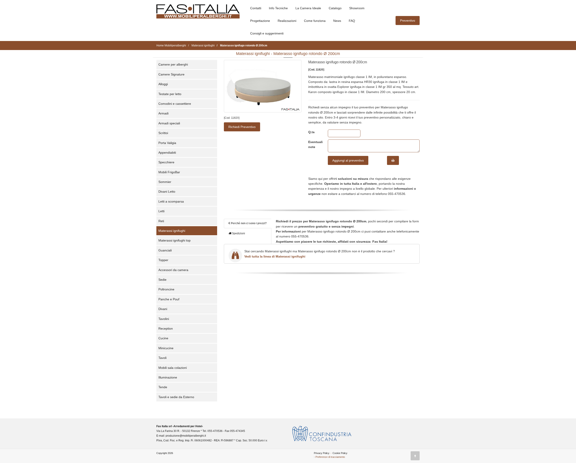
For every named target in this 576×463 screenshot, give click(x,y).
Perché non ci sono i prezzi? (248, 223)
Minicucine (165, 348)
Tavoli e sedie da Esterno (176, 397)
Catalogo (335, 8)
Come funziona (315, 21)
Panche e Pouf (168, 299)
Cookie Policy (340, 453)
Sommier (164, 182)
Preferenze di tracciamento (330, 457)
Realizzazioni (287, 21)
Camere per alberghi (173, 64)
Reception (165, 328)
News (337, 21)
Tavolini (163, 319)
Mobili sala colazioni (172, 367)
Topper (163, 260)
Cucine (163, 338)
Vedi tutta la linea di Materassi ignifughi (274, 256)
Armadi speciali (169, 123)
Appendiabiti (167, 152)
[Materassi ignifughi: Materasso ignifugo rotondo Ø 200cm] (263, 86)
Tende (162, 387)
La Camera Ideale (308, 8)
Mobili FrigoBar (169, 172)
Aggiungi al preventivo (348, 160)
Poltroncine (166, 289)
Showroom (356, 8)
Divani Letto (166, 191)
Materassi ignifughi (171, 231)
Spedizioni (238, 233)
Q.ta (311, 132)
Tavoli (162, 358)
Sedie (162, 279)
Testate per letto (169, 94)
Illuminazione (167, 377)
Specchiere (166, 162)
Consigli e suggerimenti (267, 33)
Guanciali (165, 250)
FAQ (352, 21)
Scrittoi (163, 133)
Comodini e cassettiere (174, 103)
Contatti (255, 8)
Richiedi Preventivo (242, 127)
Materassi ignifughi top (174, 240)
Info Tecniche (278, 8)
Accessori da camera (173, 270)
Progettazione (260, 21)
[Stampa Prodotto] (393, 160)
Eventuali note (314, 144)
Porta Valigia (167, 143)
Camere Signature (171, 74)
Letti (161, 211)
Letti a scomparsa (171, 201)
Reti (161, 221)
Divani (162, 309)
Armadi (163, 113)
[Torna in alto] (415, 455)
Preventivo (407, 20)
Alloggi (163, 84)
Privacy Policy (321, 453)
